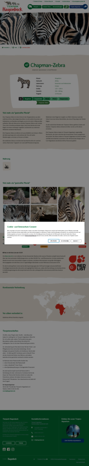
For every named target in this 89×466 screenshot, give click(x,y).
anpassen (75, 240)
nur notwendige (65, 240)
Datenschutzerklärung (30, 235)
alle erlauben (53, 240)
